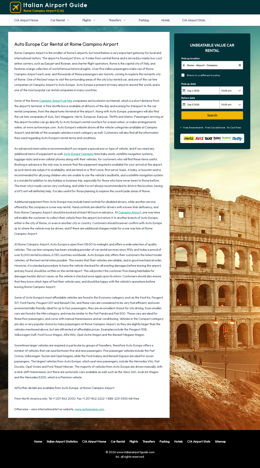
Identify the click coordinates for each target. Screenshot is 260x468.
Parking (144, 20)
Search (212, 115)
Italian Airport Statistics (62, 441)
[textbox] (212, 65)
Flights (86, 20)
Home (38, 441)
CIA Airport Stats (193, 20)
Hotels (165, 20)
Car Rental (58, 20)
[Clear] (240, 65)
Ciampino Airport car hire (55, 101)
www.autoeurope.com (89, 409)
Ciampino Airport (129, 212)
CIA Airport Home (26, 20)
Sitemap (220, 441)
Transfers (115, 20)
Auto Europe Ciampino (78, 154)
